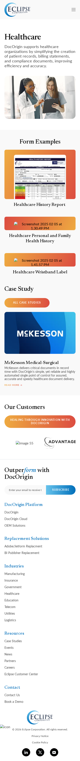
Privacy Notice (40, 735)
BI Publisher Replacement (21, 553)
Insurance (11, 580)
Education (11, 600)
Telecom (10, 607)
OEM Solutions (14, 525)
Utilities (9, 613)
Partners (10, 661)
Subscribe (60, 490)
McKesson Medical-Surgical (31, 363)
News (8, 654)
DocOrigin (11, 512)
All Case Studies (27, 302)
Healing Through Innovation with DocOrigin (40, 421)
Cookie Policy (40, 742)
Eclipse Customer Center (21, 674)
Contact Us (12, 695)
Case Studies (13, 641)
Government (13, 587)
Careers (9, 667)
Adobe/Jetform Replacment (23, 546)
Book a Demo (13, 701)
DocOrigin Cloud (15, 519)
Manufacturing (14, 574)
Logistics (10, 620)
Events (9, 647)
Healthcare (11, 593)
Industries (14, 566)
